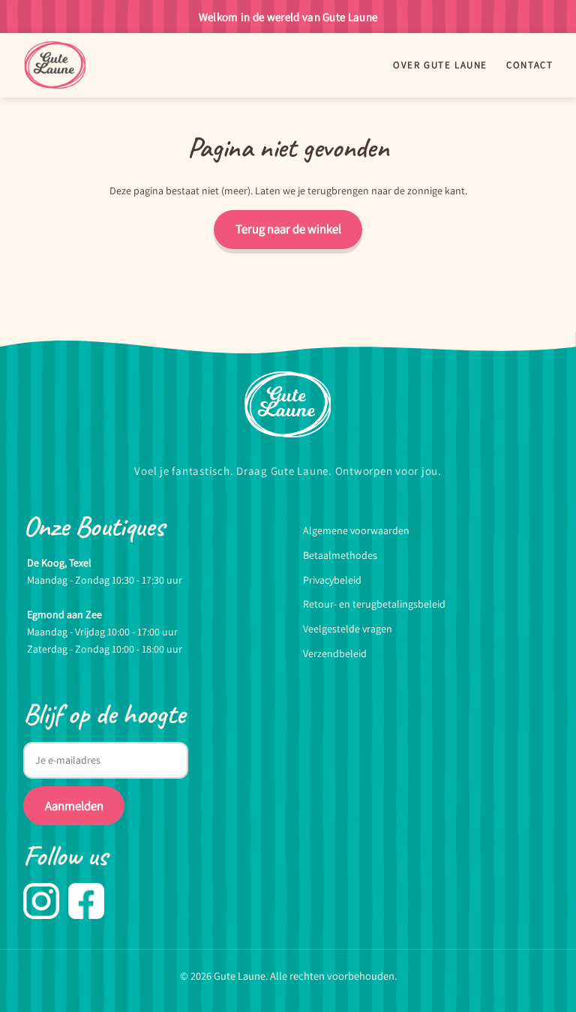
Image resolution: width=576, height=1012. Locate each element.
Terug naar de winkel (288, 229)
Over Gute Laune (440, 65)
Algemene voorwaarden (356, 530)
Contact (529, 65)
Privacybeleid (332, 580)
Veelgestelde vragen (347, 628)
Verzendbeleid (335, 653)
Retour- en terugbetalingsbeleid (374, 604)
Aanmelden (74, 805)
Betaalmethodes (340, 555)
